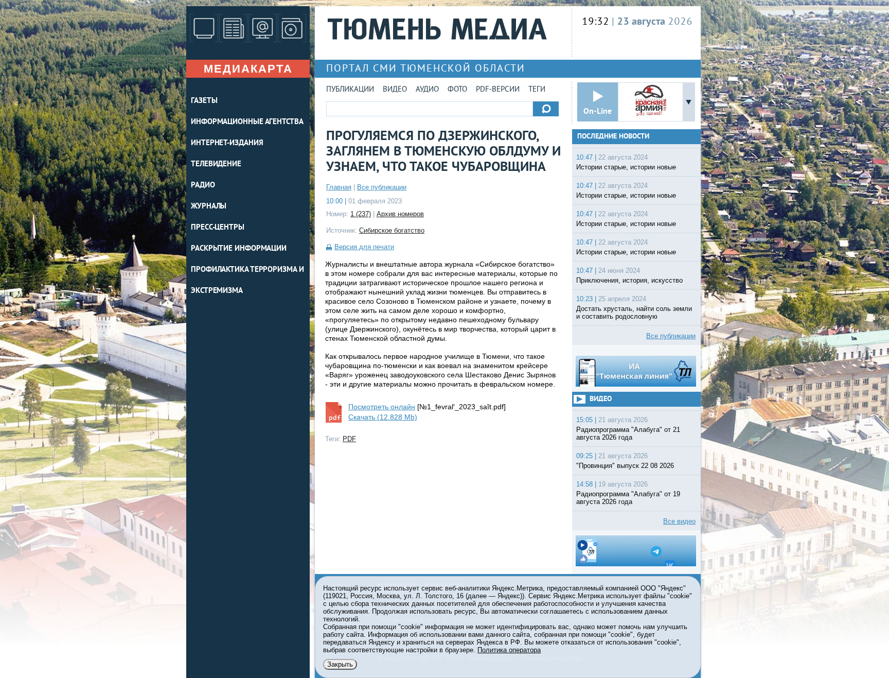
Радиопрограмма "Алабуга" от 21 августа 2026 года (628, 433)
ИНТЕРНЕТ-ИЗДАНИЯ (227, 143)
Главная (338, 187)
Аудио (427, 90)
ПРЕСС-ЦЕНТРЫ (217, 228)
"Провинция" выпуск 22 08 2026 (625, 466)
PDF (349, 439)
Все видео (679, 521)
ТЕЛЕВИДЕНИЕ (216, 164)
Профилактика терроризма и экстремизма (247, 280)
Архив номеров (400, 214)
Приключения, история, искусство (629, 280)
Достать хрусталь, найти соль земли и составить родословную (634, 312)
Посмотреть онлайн (381, 407)
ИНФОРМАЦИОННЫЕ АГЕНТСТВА (247, 122)
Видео (395, 90)
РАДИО (203, 185)
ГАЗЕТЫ (204, 101)
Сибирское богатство (391, 230)
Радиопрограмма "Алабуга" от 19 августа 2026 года (628, 498)
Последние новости (613, 136)
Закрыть (340, 664)
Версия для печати (364, 247)
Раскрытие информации (239, 249)
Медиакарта (248, 68)
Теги (536, 90)
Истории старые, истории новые (626, 167)
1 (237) (360, 214)
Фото (457, 90)
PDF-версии (498, 90)
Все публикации (381, 187)
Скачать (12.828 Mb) (382, 417)
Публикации (350, 90)
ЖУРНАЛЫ (208, 207)
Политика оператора (509, 650)
